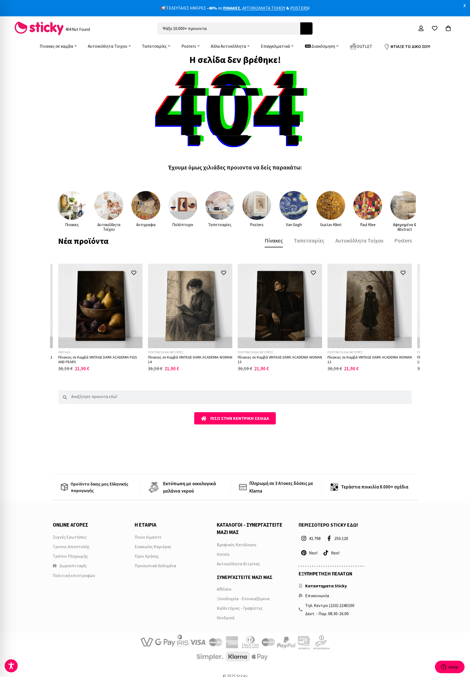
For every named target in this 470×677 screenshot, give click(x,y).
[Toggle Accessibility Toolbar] (11, 666)
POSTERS (299, 8)
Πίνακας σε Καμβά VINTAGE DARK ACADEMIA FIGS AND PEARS (97, 359)
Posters (257, 224)
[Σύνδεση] (421, 28)
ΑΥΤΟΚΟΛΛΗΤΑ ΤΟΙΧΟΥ (263, 8)
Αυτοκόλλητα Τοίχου (108, 227)
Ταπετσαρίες (219, 224)
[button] (134, 272)
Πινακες (72, 224)
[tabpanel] (235, 317)
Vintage (64, 352)
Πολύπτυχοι (182, 224)
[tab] (274, 240)
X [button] (464, 5)
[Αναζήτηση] (306, 28)
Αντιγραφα (146, 224)
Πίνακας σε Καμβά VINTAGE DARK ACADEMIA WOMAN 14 (190, 359)
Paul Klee (368, 224)
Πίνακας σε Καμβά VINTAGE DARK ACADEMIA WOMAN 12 (369, 359)
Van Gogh (294, 224)
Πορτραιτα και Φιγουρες (165, 352)
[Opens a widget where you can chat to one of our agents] (450, 667)
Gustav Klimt (331, 224)
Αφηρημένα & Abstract (404, 227)
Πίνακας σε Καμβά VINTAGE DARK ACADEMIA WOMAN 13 (280, 359)
